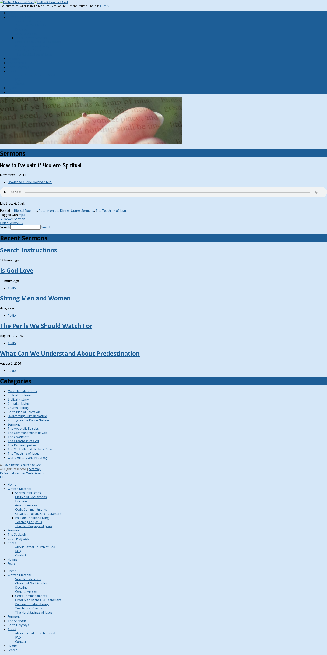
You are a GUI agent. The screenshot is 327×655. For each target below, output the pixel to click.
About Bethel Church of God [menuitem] (35, 547)
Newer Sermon (12, 219)
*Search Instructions (22, 391)
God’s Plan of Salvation (24, 412)
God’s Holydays (18, 67)
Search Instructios (28, 21)
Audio (12, 288)
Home (12, 13)
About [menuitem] (12, 543)
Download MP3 (41, 182)
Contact (20, 84)
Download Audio (19, 182)
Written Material (19, 17)
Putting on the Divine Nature (59, 210)
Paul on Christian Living (32, 46)
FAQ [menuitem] (18, 551)
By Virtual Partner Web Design (22, 473)
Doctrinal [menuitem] (21, 501)
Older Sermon (11, 223)
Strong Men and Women (35, 298)
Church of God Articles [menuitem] (31, 497)
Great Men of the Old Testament (38, 42)
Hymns (12, 88)
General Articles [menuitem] (26, 505)
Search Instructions (28, 250)
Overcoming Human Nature (27, 416)
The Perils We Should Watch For (46, 326)
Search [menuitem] (12, 564)
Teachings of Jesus (28, 50)
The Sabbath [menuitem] (17, 534)
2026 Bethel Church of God (22, 465)
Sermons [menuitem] (14, 530)
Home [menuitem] (12, 484)
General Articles (26, 34)
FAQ (18, 79)
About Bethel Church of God (35, 75)
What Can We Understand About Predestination (70, 353)
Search (12, 92)
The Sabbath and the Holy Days (30, 449)
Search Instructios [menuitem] (28, 493)
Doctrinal (21, 29)
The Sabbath (17, 63)
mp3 (22, 215)
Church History (18, 408)
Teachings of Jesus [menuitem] (28, 522)
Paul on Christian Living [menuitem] (32, 518)
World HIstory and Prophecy (28, 458)
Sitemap (35, 469)
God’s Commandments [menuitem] (31, 509)
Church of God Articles (31, 25)
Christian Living (19, 403)
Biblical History (18, 399)
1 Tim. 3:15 (105, 6)
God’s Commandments (31, 38)
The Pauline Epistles (22, 445)
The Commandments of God (27, 433)
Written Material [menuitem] (19, 489)
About (12, 71)
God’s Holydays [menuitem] (18, 539)
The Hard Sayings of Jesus (33, 54)
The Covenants (18, 437)
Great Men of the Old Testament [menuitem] (38, 514)
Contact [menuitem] (20, 555)
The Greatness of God (23, 441)
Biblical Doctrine (25, 210)
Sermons (14, 59)
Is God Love (16, 270)
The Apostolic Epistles (23, 428)
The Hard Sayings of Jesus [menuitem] (33, 526)
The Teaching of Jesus (111, 210)
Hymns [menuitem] (12, 559)
